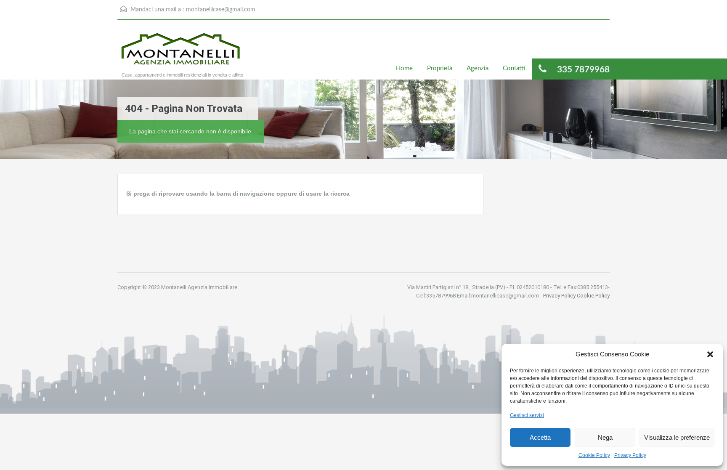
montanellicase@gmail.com (220, 10)
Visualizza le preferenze (677, 437)
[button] (710, 354)
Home (404, 68)
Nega (605, 437)
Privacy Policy (630, 455)
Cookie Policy (594, 455)
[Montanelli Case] (180, 53)
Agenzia (477, 68)
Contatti (514, 68)
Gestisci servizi (527, 415)
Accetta (540, 437)
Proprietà (439, 68)
